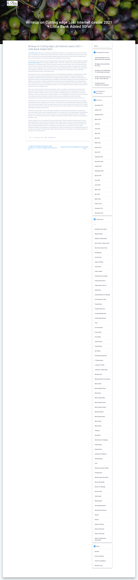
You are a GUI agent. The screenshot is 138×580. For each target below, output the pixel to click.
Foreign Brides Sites (100, 308)
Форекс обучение (99, 529)
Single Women (98, 449)
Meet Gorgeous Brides (100, 407)
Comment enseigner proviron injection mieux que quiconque (102, 58)
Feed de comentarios (100, 561)
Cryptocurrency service (100, 285)
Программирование (100, 505)
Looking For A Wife (99, 365)
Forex (96, 323)
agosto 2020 (98, 175)
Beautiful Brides (99, 234)
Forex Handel (98, 332)
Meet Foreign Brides (100, 397)
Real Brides (98, 435)
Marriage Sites (98, 374)
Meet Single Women (100, 416)
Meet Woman (98, 421)
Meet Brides (98, 393)
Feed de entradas (99, 556)
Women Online (98, 491)
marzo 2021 (98, 142)
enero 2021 (97, 152)
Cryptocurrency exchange (101, 276)
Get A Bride (97, 351)
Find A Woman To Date (100, 299)
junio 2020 (97, 185)
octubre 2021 (98, 110)
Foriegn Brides (98, 346)
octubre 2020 (98, 166)
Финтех (97, 515)
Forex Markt (98, 337)
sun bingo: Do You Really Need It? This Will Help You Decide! (102, 71)
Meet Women (98, 426)
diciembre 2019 (99, 208)
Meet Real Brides (99, 412)
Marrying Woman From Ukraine (102, 379)
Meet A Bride (98, 383)
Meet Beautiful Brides (100, 388)
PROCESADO (127, 3)
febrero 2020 (98, 203)
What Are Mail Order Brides (101, 477)
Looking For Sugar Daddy (101, 369)
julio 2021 (97, 124)
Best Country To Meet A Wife (102, 243)
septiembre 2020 (99, 171)
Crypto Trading (98, 271)
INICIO (120, 3)
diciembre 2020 (99, 157)
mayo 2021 (97, 133)
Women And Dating (99, 482)
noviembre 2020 (99, 161)
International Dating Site (101, 355)
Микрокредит (98, 501)
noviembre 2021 (99, 105)
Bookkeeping (98, 252)
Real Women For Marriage (101, 440)
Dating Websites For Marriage (102, 294)
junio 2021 (97, 128)
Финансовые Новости (101, 510)
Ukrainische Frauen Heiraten (102, 468)
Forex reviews (98, 341)
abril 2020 (97, 194)
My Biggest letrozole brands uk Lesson (102, 64)
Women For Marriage (100, 486)
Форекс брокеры (99, 524)
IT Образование (99, 360)
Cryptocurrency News (100, 280)
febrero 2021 (98, 147)
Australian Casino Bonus (101, 229)
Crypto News (98, 266)
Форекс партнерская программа (100, 539)
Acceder (97, 551)
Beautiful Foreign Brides (101, 238)
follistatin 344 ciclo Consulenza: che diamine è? (102, 84)
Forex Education (99, 327)
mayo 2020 (97, 189)
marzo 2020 (98, 199)
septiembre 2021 (99, 114)
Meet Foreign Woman (100, 402)
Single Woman (98, 444)
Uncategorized (51, 137)
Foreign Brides (98, 304)
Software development (100, 454)
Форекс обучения (99, 533)
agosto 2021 (98, 119)
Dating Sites (98, 290)
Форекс (97, 519)
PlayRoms (97, 430)
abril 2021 (97, 138)
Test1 (96, 463)
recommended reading (33, 62)
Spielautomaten (99, 458)
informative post (33, 53)
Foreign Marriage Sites (100, 313)
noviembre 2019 (99, 213)
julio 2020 (97, 180)
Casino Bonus (98, 257)
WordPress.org (98, 565)
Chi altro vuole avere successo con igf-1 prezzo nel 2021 (103, 77)
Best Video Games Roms (101, 248)
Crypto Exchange (99, 262)
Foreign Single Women (100, 318)
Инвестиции (98, 496)
